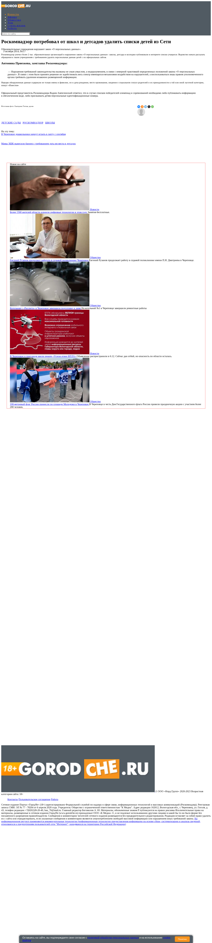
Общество (14, 20)
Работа (12, 28)
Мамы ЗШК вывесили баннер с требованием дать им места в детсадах (38, 143)
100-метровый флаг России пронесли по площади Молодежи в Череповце (49, 404)
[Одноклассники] (142, 106)
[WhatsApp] (152, 106)
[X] (149, 106)
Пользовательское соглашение (34, 799)
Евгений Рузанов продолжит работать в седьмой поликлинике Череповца (49, 260)
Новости (13, 14)
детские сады (11, 122)
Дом (10, 22)
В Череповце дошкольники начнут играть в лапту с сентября (33, 134)
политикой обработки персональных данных (113, 937)
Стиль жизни (16, 25)
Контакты (12, 799)
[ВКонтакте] (138, 106)
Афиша (12, 17)
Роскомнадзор (33, 122)
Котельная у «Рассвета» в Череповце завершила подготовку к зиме (45, 308)
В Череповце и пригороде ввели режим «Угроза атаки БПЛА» (43, 356)
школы (50, 122)
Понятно (182, 939)
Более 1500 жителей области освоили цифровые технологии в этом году (49, 212)
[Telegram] (145, 106)
